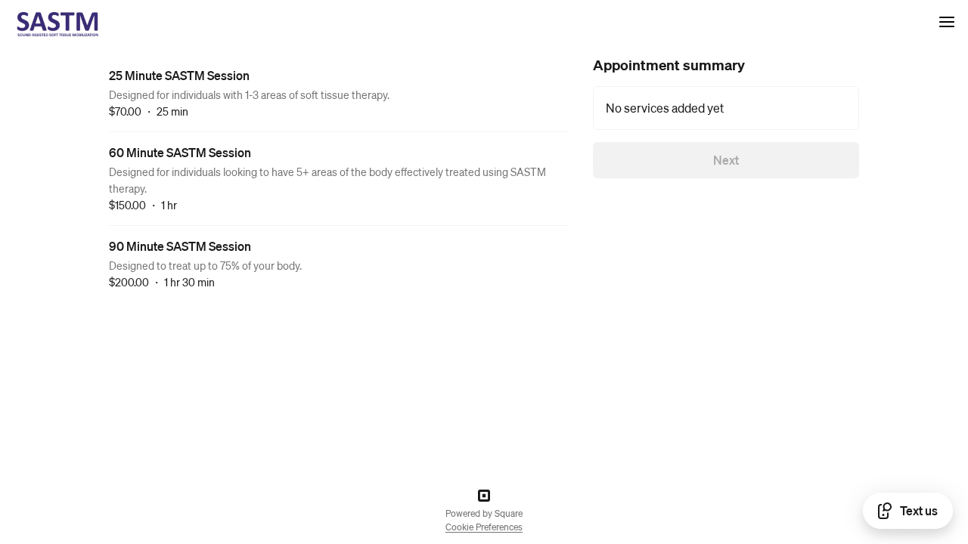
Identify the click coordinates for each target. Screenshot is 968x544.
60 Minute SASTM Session (180, 152)
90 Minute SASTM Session (180, 246)
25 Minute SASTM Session (179, 75)
